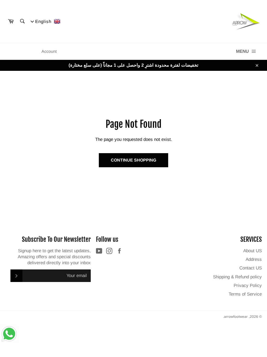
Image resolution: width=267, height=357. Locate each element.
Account (49, 51)
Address (254, 259)
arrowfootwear (236, 317)
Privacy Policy (248, 285)
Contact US (250, 268)
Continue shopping (133, 160)
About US (252, 250)
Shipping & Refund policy (237, 276)
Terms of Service (245, 294)
